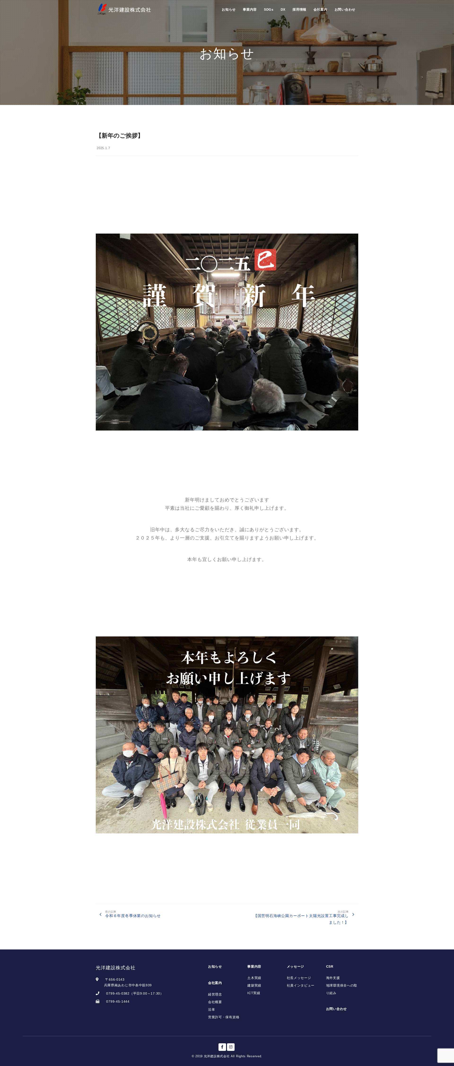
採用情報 (299, 9)
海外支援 (333, 978)
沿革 (211, 1009)
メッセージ (295, 966)
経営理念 (215, 994)
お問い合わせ (345, 9)
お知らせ (229, 9)
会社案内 (320, 9)
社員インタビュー (301, 985)
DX (283, 9)
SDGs (269, 9)
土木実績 (254, 978)
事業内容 (250, 9)
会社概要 (215, 1002)
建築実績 (254, 985)
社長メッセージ (299, 978)
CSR (329, 966)
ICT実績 (253, 993)
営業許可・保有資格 (223, 1017)
